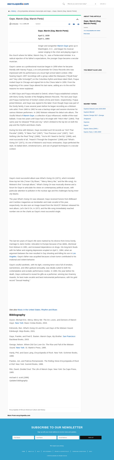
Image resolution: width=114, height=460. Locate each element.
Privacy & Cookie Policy (62, 451)
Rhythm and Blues (49, 310)
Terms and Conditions (79, 451)
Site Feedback (47, 451)
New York (19, 323)
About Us (31, 451)
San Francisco (69, 336)
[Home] (18, 4)
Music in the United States (29, 310)
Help (38, 451)
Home (23, 451)
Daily (90, 451)
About (92, 30)
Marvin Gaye (62, 46)
